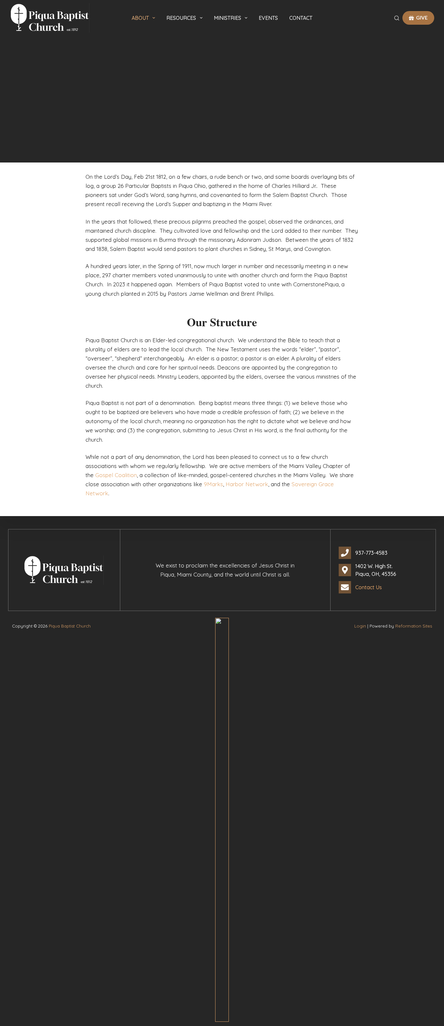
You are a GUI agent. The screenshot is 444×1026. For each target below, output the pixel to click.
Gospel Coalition (116, 475)
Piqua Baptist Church (70, 626)
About (140, 18)
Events (268, 18)
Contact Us (368, 587)
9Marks (213, 484)
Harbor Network (247, 484)
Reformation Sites (413, 626)
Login (360, 626)
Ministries (227, 18)
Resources (181, 18)
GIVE (422, 17)
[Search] (396, 18)
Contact (300, 18)
